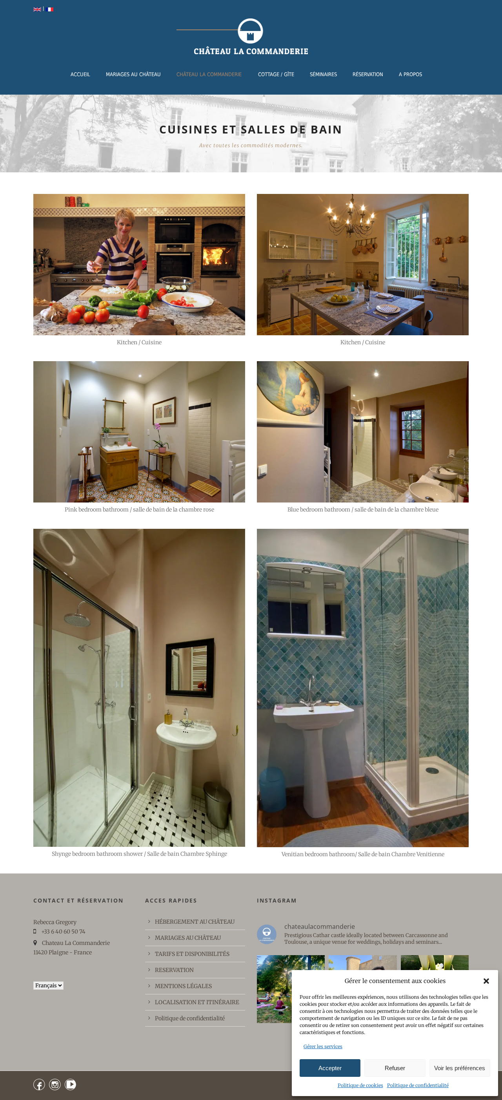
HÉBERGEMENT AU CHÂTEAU (195, 921)
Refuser (395, 1068)
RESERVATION (174, 970)
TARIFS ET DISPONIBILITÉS (192, 953)
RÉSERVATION (368, 74)
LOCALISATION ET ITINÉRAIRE (197, 1002)
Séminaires (323, 74)
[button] (486, 981)
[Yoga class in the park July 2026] (291, 989)
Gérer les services (323, 1046)
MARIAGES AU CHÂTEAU (133, 74)
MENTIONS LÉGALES (183, 986)
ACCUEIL (80, 74)
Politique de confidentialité (418, 1085)
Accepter (330, 1068)
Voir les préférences (459, 1068)
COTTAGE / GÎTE (276, 74)
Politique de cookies (360, 1085)
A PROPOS (410, 74)
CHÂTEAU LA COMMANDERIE (209, 74)
